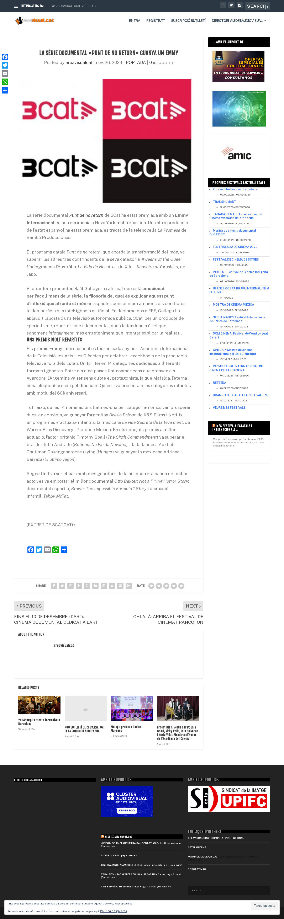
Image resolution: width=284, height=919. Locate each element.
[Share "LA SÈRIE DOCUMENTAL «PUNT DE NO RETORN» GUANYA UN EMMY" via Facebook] (54, 586)
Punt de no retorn (86, 215)
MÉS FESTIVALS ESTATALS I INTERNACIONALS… (232, 427)
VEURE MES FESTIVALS (229, 407)
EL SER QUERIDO (111, 855)
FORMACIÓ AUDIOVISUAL (202, 856)
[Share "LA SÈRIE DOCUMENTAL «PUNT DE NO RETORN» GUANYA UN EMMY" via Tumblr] (79, 586)
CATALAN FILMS (197, 847)
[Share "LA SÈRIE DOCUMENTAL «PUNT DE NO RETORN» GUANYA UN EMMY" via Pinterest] (87, 586)
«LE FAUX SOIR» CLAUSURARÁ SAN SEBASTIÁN (128, 843)
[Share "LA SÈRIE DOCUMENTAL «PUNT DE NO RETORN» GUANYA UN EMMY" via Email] (120, 586)
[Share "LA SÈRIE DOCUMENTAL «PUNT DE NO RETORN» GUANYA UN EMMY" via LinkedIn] (95, 586)
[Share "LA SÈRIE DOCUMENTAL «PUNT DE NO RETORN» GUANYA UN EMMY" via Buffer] (104, 586)
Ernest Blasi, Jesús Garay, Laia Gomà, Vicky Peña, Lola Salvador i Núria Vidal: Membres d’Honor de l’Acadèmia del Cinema (177, 733)
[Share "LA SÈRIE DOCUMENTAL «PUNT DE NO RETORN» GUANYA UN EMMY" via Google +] (70, 586)
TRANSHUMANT (224, 201)
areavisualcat (79, 62)
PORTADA (136, 62)
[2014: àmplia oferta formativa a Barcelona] (39, 705)
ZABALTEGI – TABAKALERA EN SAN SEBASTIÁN (129, 874)
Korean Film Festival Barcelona (235, 189)
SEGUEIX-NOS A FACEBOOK (28, 780)
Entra (134, 21)
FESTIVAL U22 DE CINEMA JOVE (235, 247)
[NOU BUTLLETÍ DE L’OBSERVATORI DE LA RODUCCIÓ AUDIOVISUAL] (86, 708)
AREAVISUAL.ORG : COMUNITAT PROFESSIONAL (216, 838)
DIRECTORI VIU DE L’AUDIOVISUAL (237, 21)
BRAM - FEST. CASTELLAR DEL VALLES (240, 395)
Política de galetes (113, 911)
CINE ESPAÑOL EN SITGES (116, 886)
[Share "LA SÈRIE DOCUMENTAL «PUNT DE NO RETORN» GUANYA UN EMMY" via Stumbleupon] (112, 586)
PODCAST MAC (197, 869)
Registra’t (155, 21)
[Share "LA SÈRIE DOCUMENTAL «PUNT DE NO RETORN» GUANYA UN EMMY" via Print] (129, 586)
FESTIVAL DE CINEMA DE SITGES (236, 259)
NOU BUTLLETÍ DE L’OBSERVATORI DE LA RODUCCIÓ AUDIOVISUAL (85, 729)
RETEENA (219, 382)
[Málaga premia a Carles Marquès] (132, 708)
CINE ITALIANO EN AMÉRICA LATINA (121, 865)
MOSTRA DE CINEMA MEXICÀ (233, 304)
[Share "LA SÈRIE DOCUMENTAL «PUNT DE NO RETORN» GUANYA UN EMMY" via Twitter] (62, 586)
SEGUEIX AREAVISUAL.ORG (118, 836)
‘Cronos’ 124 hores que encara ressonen (71, 6)
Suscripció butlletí (188, 21)
